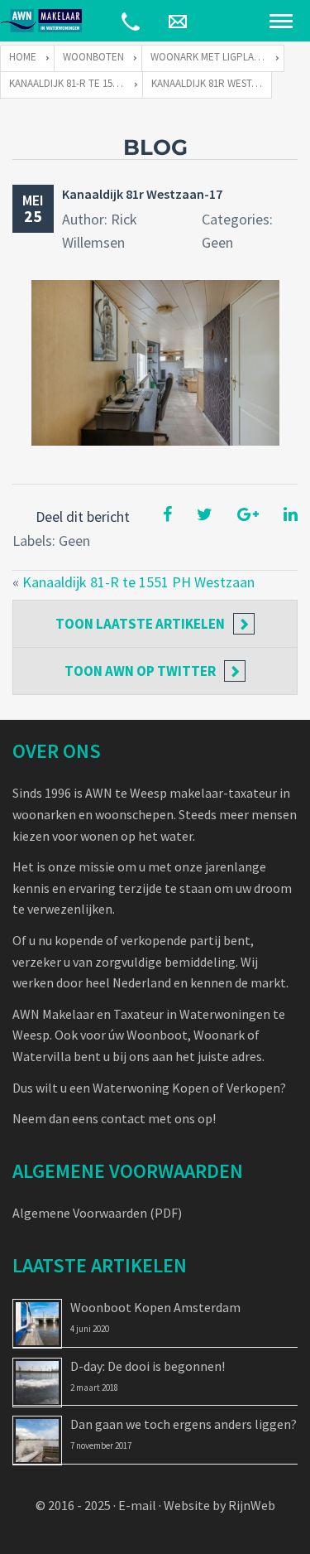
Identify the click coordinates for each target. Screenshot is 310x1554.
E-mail (137, 1505)
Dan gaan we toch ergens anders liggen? (183, 1424)
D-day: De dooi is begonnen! (147, 1366)
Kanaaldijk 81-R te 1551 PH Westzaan (138, 581)
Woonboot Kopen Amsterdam (155, 1307)
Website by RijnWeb (219, 1505)
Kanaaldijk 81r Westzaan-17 (142, 194)
